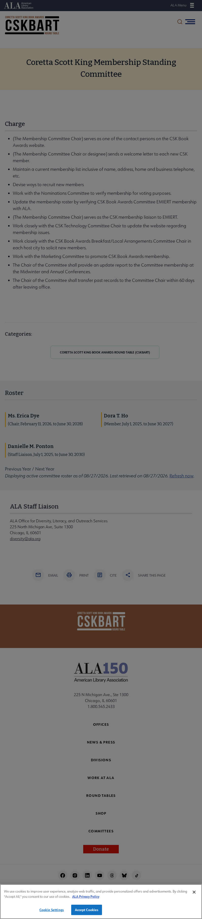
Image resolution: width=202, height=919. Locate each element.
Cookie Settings (51, 910)
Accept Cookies (87, 910)
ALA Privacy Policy (85, 896)
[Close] (194, 892)
